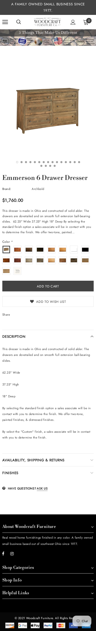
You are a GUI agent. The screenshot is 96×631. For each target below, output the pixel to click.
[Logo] (47, 21)
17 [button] (46, 166)
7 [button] (44, 162)
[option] (48, 111)
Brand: (6, 189)
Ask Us (42, 488)
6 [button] (39, 162)
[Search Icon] (18, 22)
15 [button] (79, 162)
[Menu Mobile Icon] (5, 22)
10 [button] (57, 162)
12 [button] (66, 162)
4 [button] (30, 162)
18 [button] (50, 166)
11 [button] (61, 162)
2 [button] (22, 162)
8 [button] (48, 162)
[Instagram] (12, 553)
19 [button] (55, 166)
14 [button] (75, 162)
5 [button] (35, 162)
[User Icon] (73, 22)
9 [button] (52, 162)
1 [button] (17, 162)
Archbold (38, 189)
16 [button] (41, 166)
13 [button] (70, 162)
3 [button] (26, 162)
